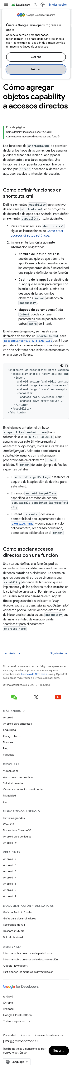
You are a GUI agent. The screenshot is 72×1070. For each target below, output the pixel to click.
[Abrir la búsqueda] (35, 4)
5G (5, 801)
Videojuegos (10, 771)
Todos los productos (16, 1021)
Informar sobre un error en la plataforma (27, 953)
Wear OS (8, 824)
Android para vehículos (17, 836)
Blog (5, 748)
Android (8, 717)
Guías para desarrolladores (19, 918)
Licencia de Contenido (34, 674)
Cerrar (36, 57)
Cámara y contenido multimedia (23, 789)
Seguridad (9, 730)
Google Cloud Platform (17, 1015)
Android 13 (9, 883)
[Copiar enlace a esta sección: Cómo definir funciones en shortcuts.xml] (37, 196)
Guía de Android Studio (17, 912)
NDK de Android (13, 937)
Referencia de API (14, 924)
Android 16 (10, 865)
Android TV (10, 842)
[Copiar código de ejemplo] (66, 365)
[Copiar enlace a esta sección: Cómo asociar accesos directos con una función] (61, 555)
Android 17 (9, 859)
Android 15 (9, 871)
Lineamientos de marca (48, 1035)
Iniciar (36, 69)
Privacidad (9, 795)
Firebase (8, 1009)
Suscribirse (61, 1051)
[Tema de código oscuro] (62, 365)
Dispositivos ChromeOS (17, 830)
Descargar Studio (13, 931)
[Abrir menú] (6, 4)
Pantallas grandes (14, 818)
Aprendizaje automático (18, 777)
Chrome (8, 1002)
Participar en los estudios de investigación (28, 972)
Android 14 (10, 877)
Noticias (8, 742)
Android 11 (9, 896)
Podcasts (8, 754)
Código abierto (12, 736)
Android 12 (9, 890)
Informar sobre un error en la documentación (30, 959)
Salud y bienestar (13, 783)
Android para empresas (17, 723)
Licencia (25, 1035)
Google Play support (15, 965)
